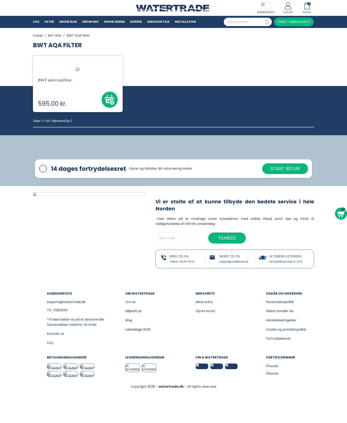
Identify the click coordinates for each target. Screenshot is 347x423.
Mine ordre (204, 302)
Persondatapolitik (280, 302)
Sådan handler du (279, 311)
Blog (128, 320)
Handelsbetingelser (281, 320)
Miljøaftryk (133, 311)
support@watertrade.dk (233, 261)
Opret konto (205, 311)
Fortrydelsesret (278, 338)
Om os (130, 302)
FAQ (50, 343)
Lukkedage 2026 (138, 329)
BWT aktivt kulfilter (55, 80)
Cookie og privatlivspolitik (286, 329)
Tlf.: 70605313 (57, 310)
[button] (294, 21)
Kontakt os (55, 333)
